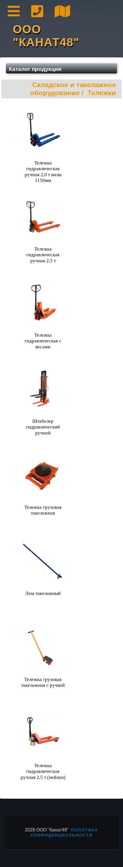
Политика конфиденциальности (64, 832)
